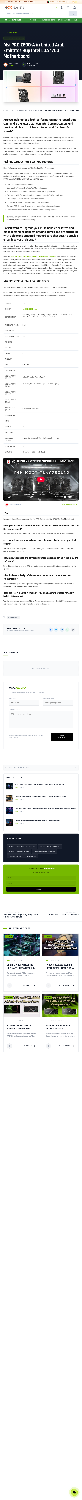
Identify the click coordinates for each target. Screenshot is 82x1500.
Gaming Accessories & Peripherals (22, 846)
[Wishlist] (68, 7)
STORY (26, 985)
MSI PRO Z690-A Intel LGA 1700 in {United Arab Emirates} (33, 257)
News (12, 110)
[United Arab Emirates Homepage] (14, 7)
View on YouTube (68, 504)
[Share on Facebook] (51, 629)
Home (5, 110)
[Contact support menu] (74, 1492)
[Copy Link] (73, 629)
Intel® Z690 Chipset (30, 309)
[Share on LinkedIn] (62, 629)
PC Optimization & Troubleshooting (22, 856)
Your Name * (13, 698)
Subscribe (40, 889)
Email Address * (48, 698)
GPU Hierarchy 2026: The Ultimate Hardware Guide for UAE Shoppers (21, 968)
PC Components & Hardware (14, 38)
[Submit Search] (73, 13)
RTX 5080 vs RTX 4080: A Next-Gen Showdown (19, 1027)
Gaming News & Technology (50, 846)
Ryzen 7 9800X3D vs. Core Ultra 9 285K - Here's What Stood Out (60, 968)
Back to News (11, 32)
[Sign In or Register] (61, 7)
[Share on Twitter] (56, 629)
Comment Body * (14, 709)
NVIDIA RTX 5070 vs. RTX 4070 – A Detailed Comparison (58, 1029)
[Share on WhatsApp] (67, 629)
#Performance (13, 617)
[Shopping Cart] (74, 7)
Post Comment (62, 736)
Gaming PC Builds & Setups (19, 851)
